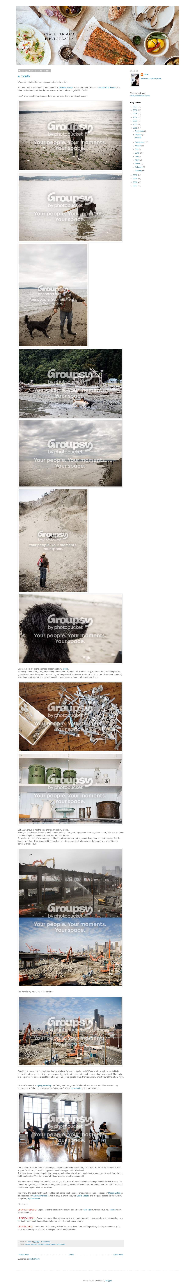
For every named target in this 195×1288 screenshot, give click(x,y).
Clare (146, 75)
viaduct (53, 1244)
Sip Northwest (34, 1198)
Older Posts (118, 1255)
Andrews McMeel (39, 1196)
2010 (135, 175)
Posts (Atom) (34, 1259)
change (27, 1244)
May (137, 156)
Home (71, 1255)
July (137, 149)
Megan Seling (114, 1193)
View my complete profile (151, 79)
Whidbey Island (66, 88)
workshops (61, 1244)
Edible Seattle (82, 1196)
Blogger (108, 1281)
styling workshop (44, 1085)
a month (24, 76)
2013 (135, 121)
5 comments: (46, 1242)
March (138, 164)
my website (76, 1088)
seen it (112, 1210)
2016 (135, 110)
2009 (135, 179)
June (137, 153)
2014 (135, 117)
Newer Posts (24, 1255)
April (137, 160)
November (139, 131)
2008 (135, 182)
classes (34, 1244)
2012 (135, 124)
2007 (135, 186)
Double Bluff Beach (106, 88)
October (138, 135)
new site (87, 1210)
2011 (135, 128)
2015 (135, 114)
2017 (135, 107)
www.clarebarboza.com (140, 96)
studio (65, 669)
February (139, 167)
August (138, 146)
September (140, 142)
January (138, 171)
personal (41, 1244)
